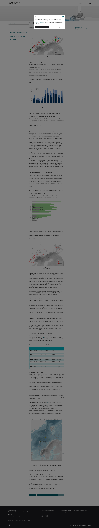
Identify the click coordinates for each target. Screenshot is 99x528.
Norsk (63, 16)
